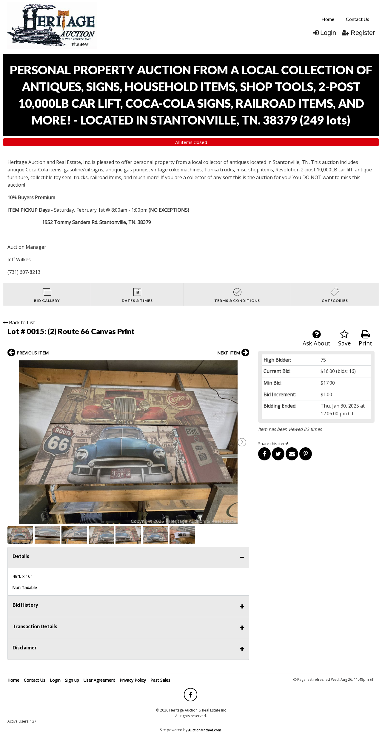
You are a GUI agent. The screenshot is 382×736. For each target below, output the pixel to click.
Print (365, 343)
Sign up (72, 680)
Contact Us (357, 19)
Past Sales (160, 680)
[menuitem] (328, 19)
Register (363, 32)
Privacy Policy (133, 680)
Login (328, 32)
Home (327, 19)
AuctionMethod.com (204, 730)
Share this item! (273, 443)
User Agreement (99, 680)
